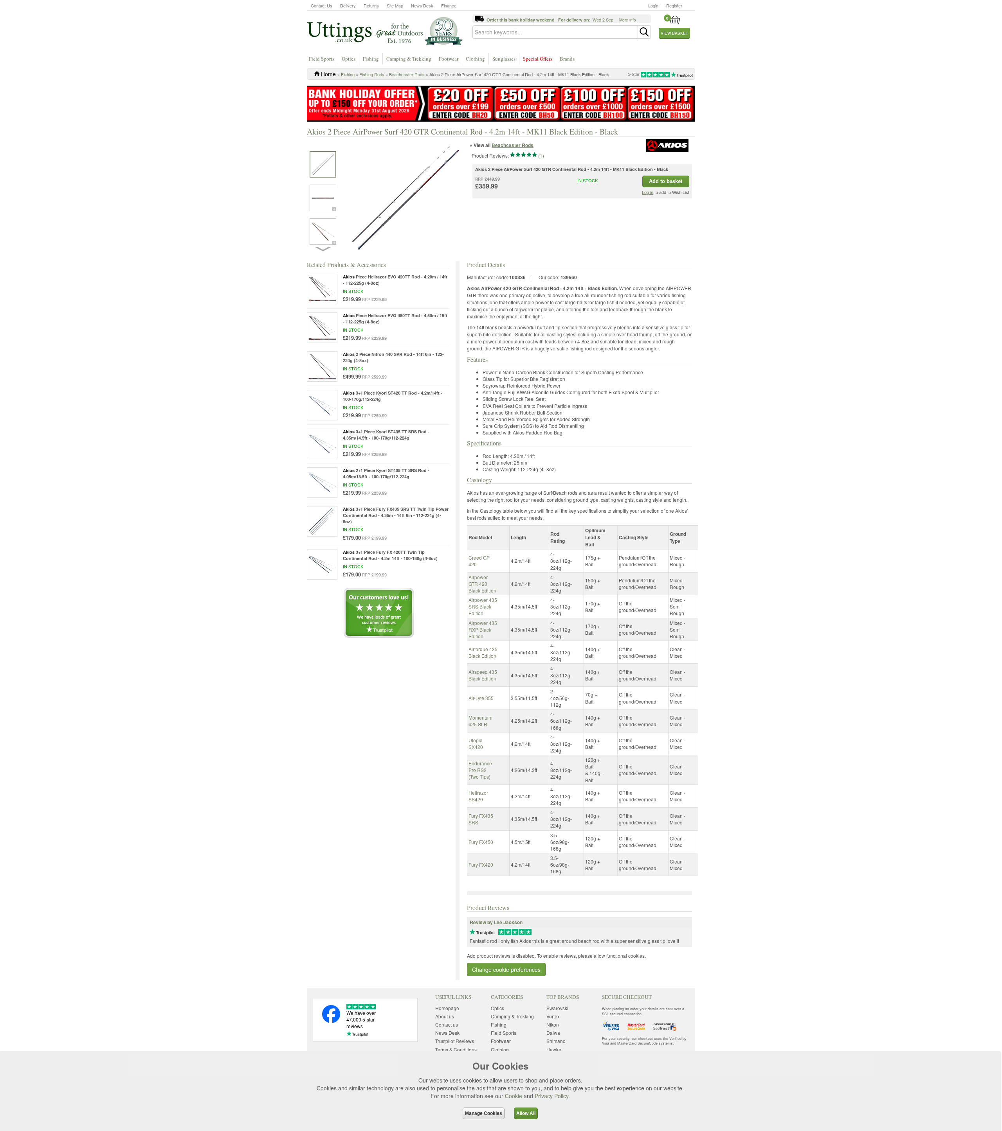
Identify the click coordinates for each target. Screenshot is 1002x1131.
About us (444, 1016)
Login (653, 5)
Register (674, 5)
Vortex (553, 1016)
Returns (371, 5)
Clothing (475, 58)
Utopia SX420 (476, 743)
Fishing (371, 58)
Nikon (552, 1024)
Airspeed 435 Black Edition (483, 675)
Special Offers (537, 58)
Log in (647, 192)
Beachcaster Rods (407, 74)
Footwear (448, 58)
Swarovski (557, 1008)
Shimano (556, 1041)
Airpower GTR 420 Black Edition (482, 584)
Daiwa (553, 1032)
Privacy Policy (551, 1096)
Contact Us (321, 5)
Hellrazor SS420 (478, 795)
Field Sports (321, 58)
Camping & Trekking (408, 58)
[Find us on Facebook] (331, 1021)
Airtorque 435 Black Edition (483, 652)
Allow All (525, 1113)
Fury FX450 (481, 841)
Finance (448, 5)
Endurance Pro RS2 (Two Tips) (480, 770)
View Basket (674, 33)
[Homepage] (385, 30)
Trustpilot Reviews (454, 1041)
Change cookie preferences (506, 969)
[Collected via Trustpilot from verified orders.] (482, 931)
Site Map (395, 5)
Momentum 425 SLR (480, 720)
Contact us (446, 1024)
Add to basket (665, 181)
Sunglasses (503, 58)
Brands (567, 58)
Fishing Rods (371, 74)
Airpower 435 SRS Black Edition (483, 606)
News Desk (422, 5)
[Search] (644, 32)
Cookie (513, 1096)
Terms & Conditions (456, 1049)
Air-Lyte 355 (481, 698)
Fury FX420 (481, 864)
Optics (348, 58)
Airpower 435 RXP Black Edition (483, 629)
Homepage (447, 1008)
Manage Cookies (483, 1113)
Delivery (348, 5)
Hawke (553, 1049)
